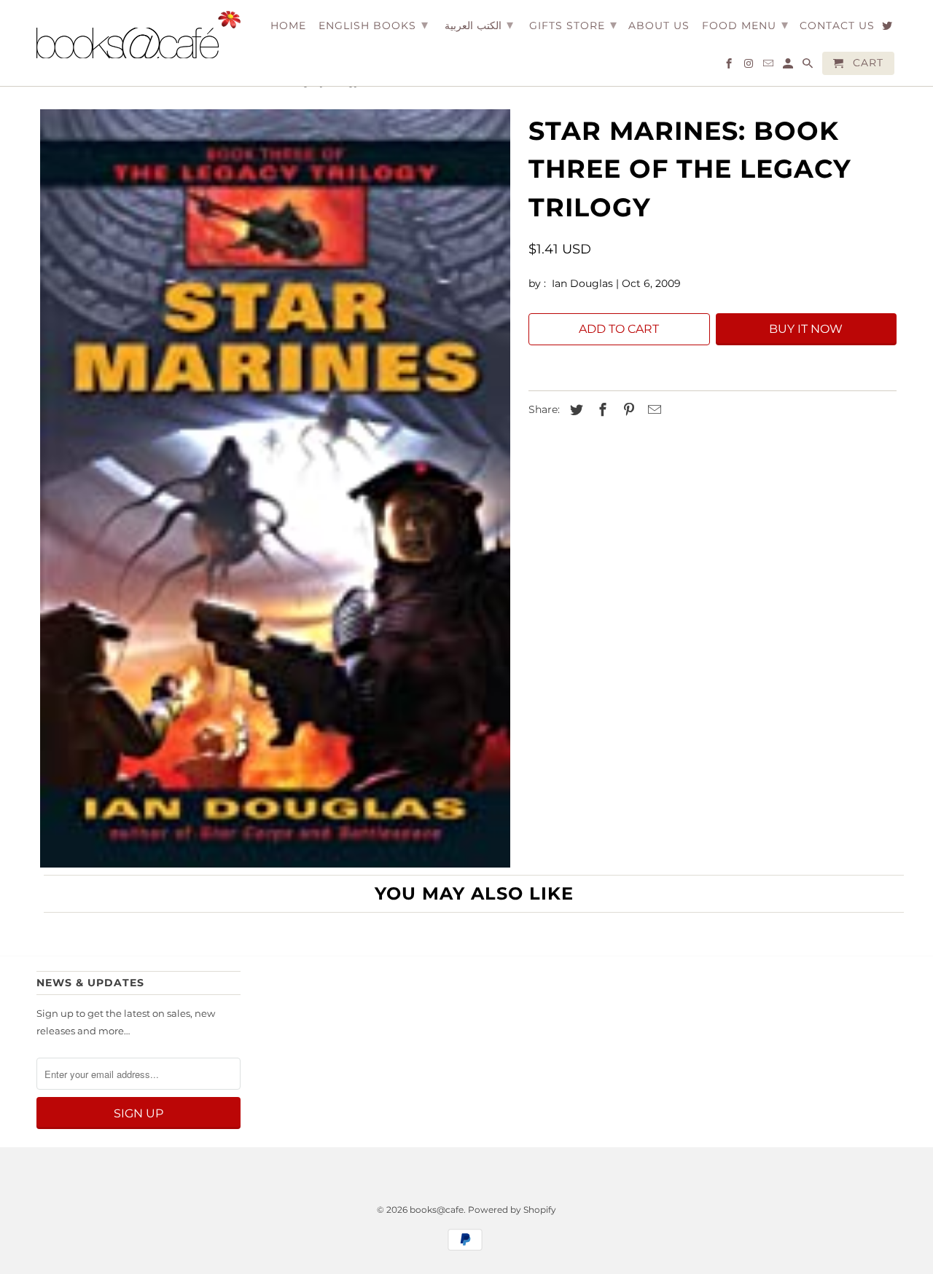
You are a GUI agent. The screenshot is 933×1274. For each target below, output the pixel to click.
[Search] (809, 66)
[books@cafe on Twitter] (888, 28)
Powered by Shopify (512, 1209)
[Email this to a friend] (652, 410)
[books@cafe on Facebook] (730, 66)
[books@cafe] (138, 34)
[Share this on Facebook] (600, 410)
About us (659, 26)
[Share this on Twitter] (574, 410)
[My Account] (789, 66)
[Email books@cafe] (769, 66)
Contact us (837, 26)
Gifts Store (573, 25)
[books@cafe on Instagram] (749, 66)
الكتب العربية (479, 25)
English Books (374, 25)
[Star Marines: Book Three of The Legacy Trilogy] (275, 488)
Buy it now (806, 329)
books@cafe (437, 1209)
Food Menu (745, 25)
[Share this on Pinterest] (627, 410)
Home (288, 26)
